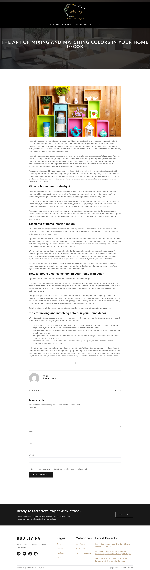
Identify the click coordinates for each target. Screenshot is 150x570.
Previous (36, 391)
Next (116, 391)
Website (32, 455)
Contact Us (124, 514)
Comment (33, 407)
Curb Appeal (81, 544)
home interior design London (78, 197)
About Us (60, 548)
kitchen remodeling (75, 161)
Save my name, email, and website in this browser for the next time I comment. (59, 469)
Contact (60, 557)
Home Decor (80, 548)
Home (59, 544)
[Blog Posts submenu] (92, 24)
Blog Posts (60, 553)
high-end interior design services (67, 266)
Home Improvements (84, 553)
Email (31, 443)
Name (31, 432)
